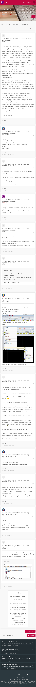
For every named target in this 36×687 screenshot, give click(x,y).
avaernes (14, 14)
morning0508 (6, 548)
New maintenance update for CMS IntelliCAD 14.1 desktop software (18, 596)
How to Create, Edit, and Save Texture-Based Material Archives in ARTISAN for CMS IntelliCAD (18, 613)
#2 (33, 135)
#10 (33, 483)
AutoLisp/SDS (25, 24)
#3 (33, 167)
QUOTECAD (10, 682)
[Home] (2, 2)
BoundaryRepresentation (18, 602)
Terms (28, 674)
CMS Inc (10, 14)
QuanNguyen (6, 134)
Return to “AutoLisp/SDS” (7, 635)
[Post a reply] (33, 16)
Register (29, 2)
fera (4, 41)
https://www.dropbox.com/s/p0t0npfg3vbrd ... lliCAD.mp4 (17, 464)
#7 (33, 302)
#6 (33, 264)
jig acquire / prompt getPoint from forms (18, 607)
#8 (33, 383)
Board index (8, 24)
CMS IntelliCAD (16, 24)
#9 (33, 458)
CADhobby (17, 682)
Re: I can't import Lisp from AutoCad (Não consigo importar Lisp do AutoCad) (15, 132)
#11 (33, 516)
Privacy (23, 674)
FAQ (19, 674)
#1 (33, 42)
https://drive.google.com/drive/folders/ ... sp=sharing (16, 181)
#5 (33, 232)
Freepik (17, 685)
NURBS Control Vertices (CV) (18, 618)
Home (2, 24)
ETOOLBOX (4, 682)
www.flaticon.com (26, 685)
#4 (33, 203)
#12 (33, 549)
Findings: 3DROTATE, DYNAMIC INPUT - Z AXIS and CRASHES (18, 622)
